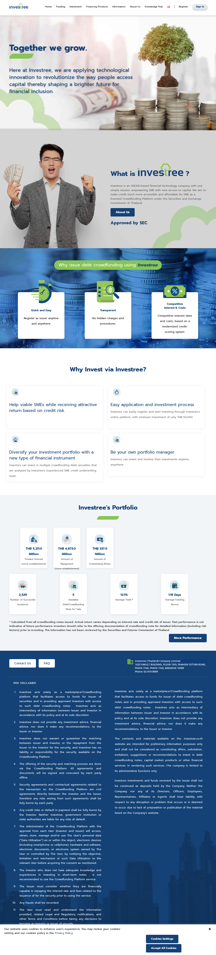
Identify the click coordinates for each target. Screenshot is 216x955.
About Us (123, 212)
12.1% (124, 594)
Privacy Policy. (64, 933)
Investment (76, 6)
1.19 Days (174, 594)
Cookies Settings (162, 939)
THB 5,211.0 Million (34, 551)
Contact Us (22, 663)
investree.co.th (193, 739)
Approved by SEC (129, 223)
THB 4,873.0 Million (67, 551)
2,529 (23, 594)
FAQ (47, 663)
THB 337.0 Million (99, 551)
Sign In (200, 6)
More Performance (188, 638)
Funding (60, 6)
